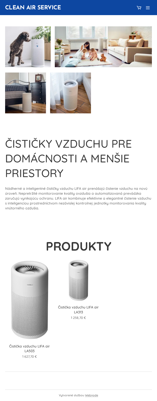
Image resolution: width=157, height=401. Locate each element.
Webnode (91, 395)
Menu (148, 7)
